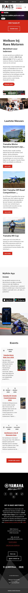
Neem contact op (14, 558)
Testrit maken (13, 542)
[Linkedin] (13, 496)
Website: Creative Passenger (14, 590)
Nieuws (6, 1)
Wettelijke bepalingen (14, 582)
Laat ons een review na (12, 545)
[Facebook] (5, 494)
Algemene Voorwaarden (14, 579)
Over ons (14, 1)
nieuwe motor (8, 522)
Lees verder (7, 166)
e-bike (24, 522)
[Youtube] (16, 494)
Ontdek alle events (14, 460)
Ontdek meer (14, 28)
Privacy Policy (14, 581)
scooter (15, 522)
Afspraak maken (8, 84)
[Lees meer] (14, 133)
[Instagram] (10, 494)
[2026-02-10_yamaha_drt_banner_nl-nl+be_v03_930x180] (14, 94)
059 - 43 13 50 (15, 537)
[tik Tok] (22, 494)
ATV (19, 522)
